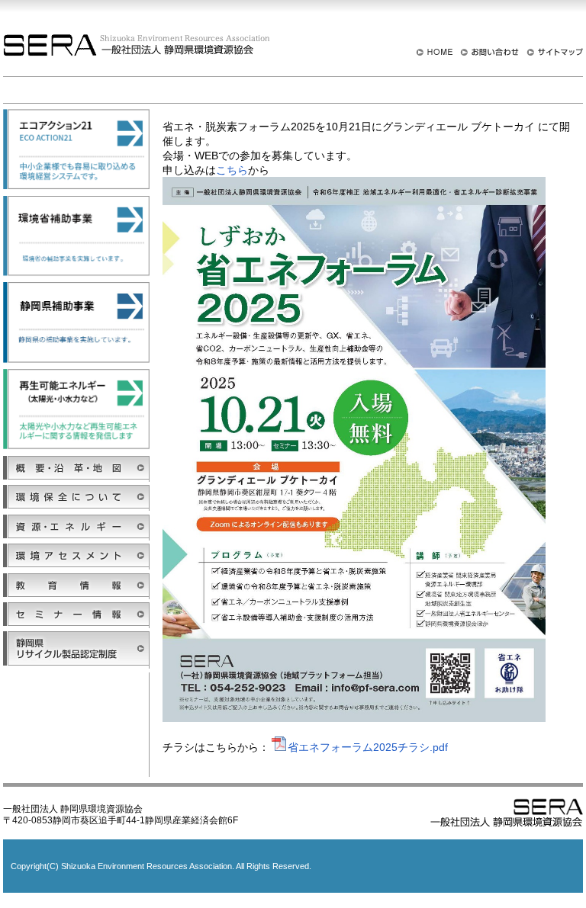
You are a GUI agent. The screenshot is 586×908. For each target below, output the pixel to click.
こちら (232, 170)
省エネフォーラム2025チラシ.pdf (368, 747)
